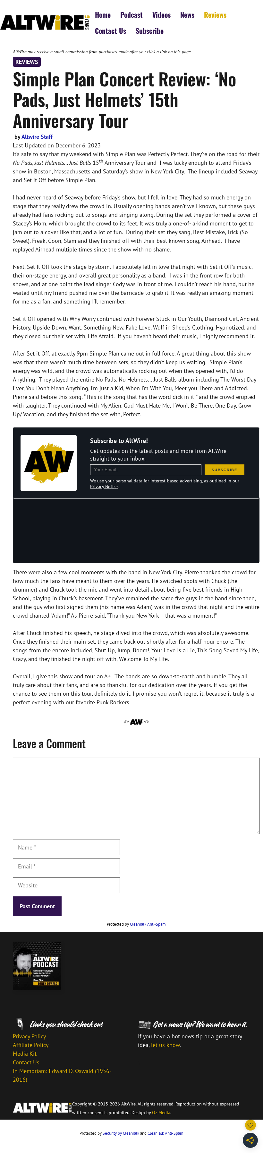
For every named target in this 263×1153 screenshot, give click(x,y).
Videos (161, 14)
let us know (165, 1045)
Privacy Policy (29, 1036)
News (187, 14)
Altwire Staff (37, 136)
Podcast (131, 14)
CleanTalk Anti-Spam (148, 924)
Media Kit (25, 1053)
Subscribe (150, 30)
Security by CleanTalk (121, 1133)
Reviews (215, 14)
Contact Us (110, 30)
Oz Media (161, 1112)
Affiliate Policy (30, 1045)
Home (103, 14)
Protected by (136, 924)
